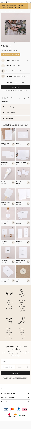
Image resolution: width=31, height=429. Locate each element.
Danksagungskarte (21, 162)
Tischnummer (4, 260)
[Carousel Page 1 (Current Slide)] (14, 42)
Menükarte (19, 241)
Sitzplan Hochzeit (20, 260)
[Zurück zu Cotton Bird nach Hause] (6, 2)
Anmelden (15, 373)
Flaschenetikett (5, 222)
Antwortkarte (4, 162)
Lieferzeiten (9, 118)
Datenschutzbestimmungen (8, 378)
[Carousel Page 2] (16, 42)
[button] (29, 6)
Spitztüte (3, 181)
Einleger (18, 143)
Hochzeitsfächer (5, 202)
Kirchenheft (19, 202)
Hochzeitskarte (5, 143)
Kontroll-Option (10, 113)
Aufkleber (19, 280)
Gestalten (15, 87)
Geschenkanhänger (6, 280)
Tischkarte (19, 222)
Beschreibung (10, 107)
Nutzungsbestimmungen (21, 378)
